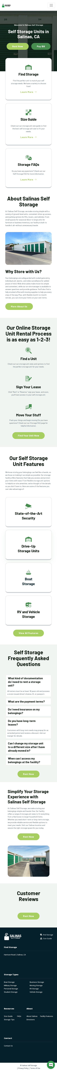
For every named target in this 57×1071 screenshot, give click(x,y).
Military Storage (10, 985)
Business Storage (37, 982)
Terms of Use (35, 1068)
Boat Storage (9, 982)
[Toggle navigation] (51, 5)
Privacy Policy (23, 1068)
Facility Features (46, 1016)
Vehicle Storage (36, 992)
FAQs (19, 1016)
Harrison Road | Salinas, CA (15, 955)
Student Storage (10, 992)
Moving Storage (36, 985)
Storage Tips (9, 1019)
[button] (28, 681)
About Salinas (32, 1016)
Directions (31, 1019)
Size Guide (8, 1016)
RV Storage (34, 989)
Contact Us (8, 1046)
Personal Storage (11, 989)
